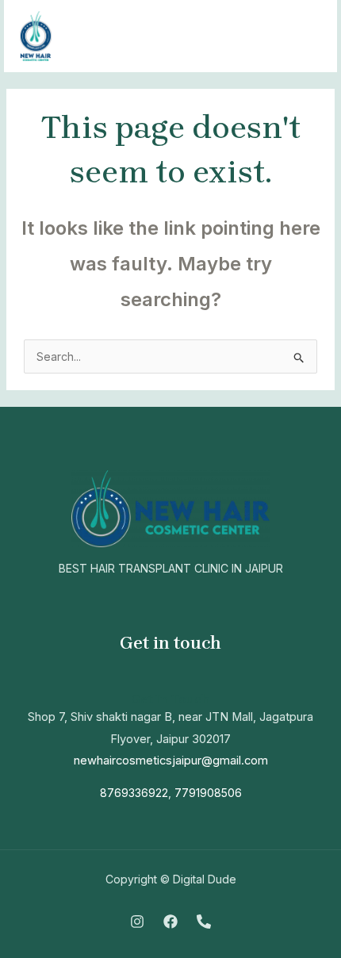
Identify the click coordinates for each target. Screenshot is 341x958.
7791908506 (208, 792)
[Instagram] (137, 921)
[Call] (204, 921)
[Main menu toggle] (305, 36)
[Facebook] (170, 921)
